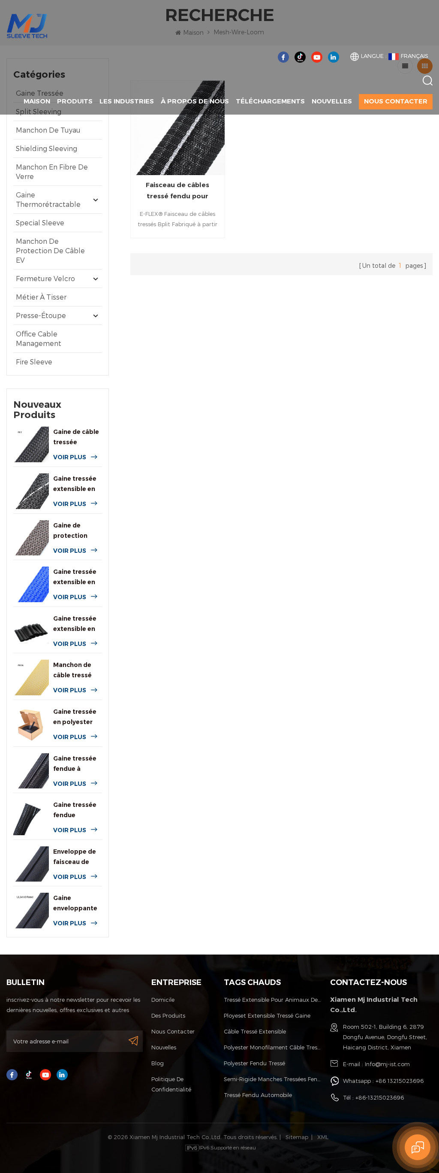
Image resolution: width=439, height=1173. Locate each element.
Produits (75, 101)
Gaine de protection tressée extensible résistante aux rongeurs (75, 531)
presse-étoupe (41, 315)
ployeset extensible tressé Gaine (267, 1015)
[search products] (428, 80)
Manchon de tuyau (48, 130)
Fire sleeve (34, 362)
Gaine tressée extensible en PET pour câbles (74, 577)
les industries (126, 101)
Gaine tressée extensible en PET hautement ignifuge (74, 484)
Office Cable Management (38, 338)
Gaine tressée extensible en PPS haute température (74, 624)
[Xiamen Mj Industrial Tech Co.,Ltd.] (27, 25)
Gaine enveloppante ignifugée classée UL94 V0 (75, 903)
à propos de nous (195, 101)
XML (322, 1137)
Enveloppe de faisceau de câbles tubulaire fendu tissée (77, 857)
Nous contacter (395, 101)
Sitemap (297, 1137)
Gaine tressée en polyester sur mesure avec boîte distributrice (74, 717)
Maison (37, 101)
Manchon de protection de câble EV (50, 250)
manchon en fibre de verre (52, 171)
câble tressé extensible (255, 1031)
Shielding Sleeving (46, 148)
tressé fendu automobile (258, 1094)
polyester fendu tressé (254, 1063)
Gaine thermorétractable (48, 199)
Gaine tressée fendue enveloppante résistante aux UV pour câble (75, 810)
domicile (162, 999)
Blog (157, 1063)
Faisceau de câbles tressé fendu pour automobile (177, 191)
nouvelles (332, 101)
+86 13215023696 (400, 1080)
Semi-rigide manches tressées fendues (273, 1079)
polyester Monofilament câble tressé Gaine (273, 1047)
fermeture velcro (45, 278)
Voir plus (69, 457)
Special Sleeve (40, 222)
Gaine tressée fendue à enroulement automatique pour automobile (74, 764)
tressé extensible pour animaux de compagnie (273, 999)
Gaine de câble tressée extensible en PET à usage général (76, 437)
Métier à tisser (41, 297)
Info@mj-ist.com (387, 1064)
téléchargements (270, 101)
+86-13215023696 (379, 1097)
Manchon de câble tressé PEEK (72, 670)
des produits (168, 1015)
